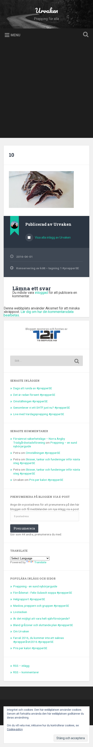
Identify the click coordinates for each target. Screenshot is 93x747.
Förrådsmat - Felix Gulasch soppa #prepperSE (42, 592)
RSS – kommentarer (26, 672)
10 (11, 154)
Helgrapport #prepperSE (29, 599)
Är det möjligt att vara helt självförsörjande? (41, 618)
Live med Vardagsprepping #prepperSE (38, 414)
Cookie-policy (15, 729)
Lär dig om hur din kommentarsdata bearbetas (39, 313)
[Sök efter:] (46, 361)
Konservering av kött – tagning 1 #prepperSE (47, 268)
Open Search (85, 34)
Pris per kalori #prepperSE (46, 479)
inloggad (41, 293)
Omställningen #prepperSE (30, 401)
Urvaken (46, 10)
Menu (15, 35)
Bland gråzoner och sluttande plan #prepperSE (43, 625)
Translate (40, 562)
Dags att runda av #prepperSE (32, 388)
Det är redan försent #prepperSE (34, 394)
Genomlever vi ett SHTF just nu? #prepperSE (41, 407)
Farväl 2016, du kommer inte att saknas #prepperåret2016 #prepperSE (38, 639)
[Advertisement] (46, 91)
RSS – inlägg (21, 665)
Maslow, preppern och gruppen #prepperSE (41, 605)
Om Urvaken (21, 631)
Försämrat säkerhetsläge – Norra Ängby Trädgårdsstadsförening (39, 440)
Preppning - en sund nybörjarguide (35, 586)
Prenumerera (24, 528)
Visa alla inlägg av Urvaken (52, 237)
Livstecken (20, 612)
